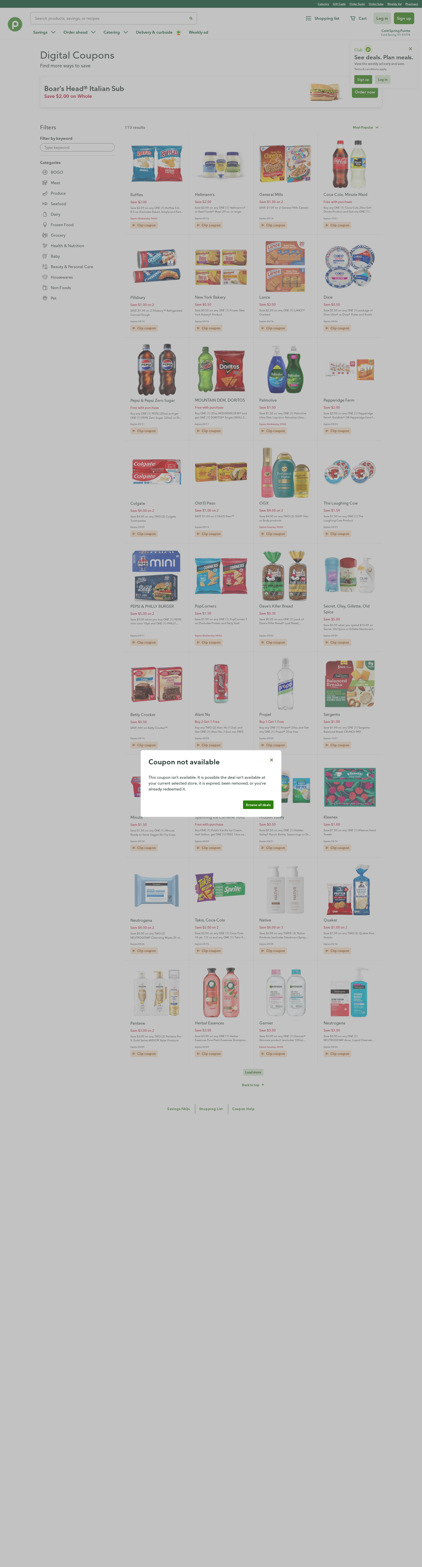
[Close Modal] (271, 760)
